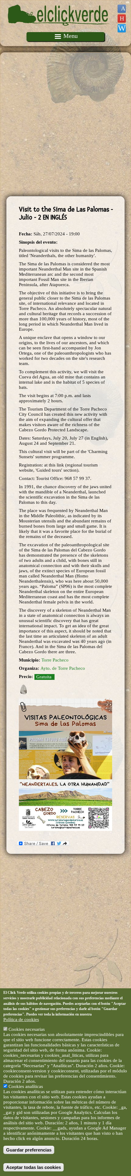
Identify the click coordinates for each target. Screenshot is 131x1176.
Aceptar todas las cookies (33, 1167)
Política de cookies (21, 1019)
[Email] (122, 28)
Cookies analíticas (26, 1086)
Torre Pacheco (55, 660)
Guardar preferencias (28, 1149)
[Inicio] (58, 29)
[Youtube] (122, 18)
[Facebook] (122, 9)
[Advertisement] (65, 124)
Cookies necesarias (27, 1029)
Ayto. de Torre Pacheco (63, 668)
